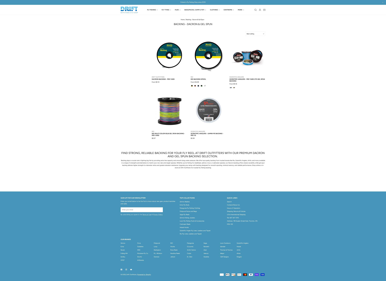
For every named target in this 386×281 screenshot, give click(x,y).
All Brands (140, 260)
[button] (264, 10)
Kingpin (239, 257)
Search (229, 202)
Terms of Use (146, 214)
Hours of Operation (233, 208)
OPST (122, 260)
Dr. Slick (189, 257)
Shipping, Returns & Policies (236, 211)
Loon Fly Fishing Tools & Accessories (192, 221)
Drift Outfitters (131, 274)
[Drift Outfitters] (129, 10)
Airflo (238, 250)
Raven (123, 250)
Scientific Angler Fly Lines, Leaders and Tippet (195, 231)
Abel (205, 250)
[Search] (255, 10)
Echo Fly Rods (184, 205)
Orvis (139, 243)
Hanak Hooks (184, 227)
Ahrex (239, 253)
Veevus (206, 253)
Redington (157, 250)
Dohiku (123, 257)
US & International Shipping (236, 214)
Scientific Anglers (242, 243)
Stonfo (139, 257)
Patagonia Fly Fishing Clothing (190, 208)
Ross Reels (174, 250)
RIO (171, 243)
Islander (222, 246)
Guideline (140, 246)
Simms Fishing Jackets (187, 218)
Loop (155, 246)
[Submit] (160, 209)
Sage (205, 243)
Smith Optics (191, 250)
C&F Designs (224, 257)
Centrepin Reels (185, 224)
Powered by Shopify (144, 274)
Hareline (206, 257)
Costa (189, 253)
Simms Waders (185, 202)
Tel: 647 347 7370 (233, 218)
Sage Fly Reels (184, 214)
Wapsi (222, 253)
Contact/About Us (233, 205)
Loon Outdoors (225, 243)
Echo (122, 246)
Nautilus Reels (175, 253)
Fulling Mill (124, 253)
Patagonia (190, 243)
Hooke (172, 246)
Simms (123, 243)
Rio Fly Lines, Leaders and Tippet (191, 234)
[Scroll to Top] (382, 270)
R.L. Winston (158, 253)
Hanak (239, 246)
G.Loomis (190, 246)
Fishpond (157, 243)
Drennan (156, 257)
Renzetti (206, 246)
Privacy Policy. (158, 214)
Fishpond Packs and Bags (188, 211)
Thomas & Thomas (226, 250)
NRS (138, 250)
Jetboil (172, 257)
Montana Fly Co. (142, 253)
